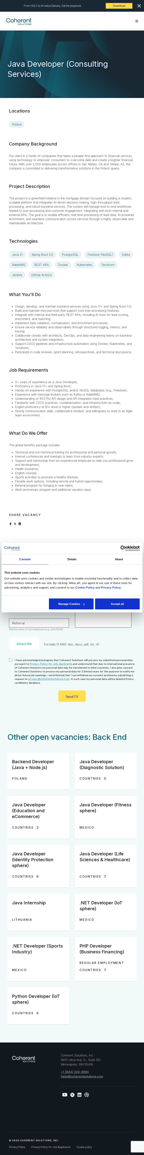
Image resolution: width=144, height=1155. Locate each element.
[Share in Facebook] (10, 523)
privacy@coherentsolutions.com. (49, 678)
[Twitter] (72, 1095)
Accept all (117, 603)
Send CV (72, 696)
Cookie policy (84, 1147)
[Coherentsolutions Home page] (23, 1061)
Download (119, 6)
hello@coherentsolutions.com (82, 1076)
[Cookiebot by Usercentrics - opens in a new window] (123, 548)
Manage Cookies (69, 603)
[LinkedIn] (79, 1095)
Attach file (24, 644)
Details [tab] (72, 559)
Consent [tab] (25, 559)
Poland (16, 124)
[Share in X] (15, 523)
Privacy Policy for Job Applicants (51, 663)
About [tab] (119, 559)
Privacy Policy (17, 1147)
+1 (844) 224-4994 (75, 1072)
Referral (18, 623)
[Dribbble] (86, 1095)
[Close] (139, 6)
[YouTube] (65, 1095)
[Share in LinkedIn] (20, 523)
